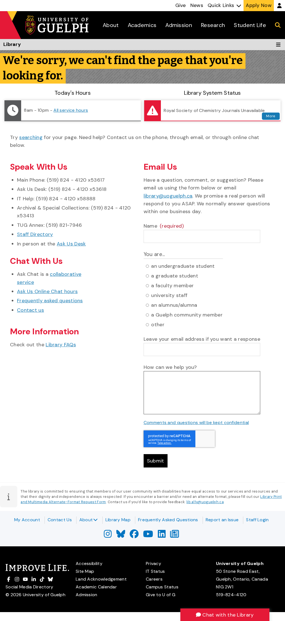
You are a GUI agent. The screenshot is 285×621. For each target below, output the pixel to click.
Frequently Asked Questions (168, 520)
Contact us (30, 310)
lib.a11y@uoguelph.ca (205, 502)
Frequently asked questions (50, 300)
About (86, 520)
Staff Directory (35, 234)
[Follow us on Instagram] (108, 536)
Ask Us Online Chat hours (47, 291)
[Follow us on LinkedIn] (162, 536)
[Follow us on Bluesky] (120, 536)
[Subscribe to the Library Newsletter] (174, 536)
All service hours (70, 110)
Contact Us (60, 520)
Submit (155, 460)
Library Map (118, 520)
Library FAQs (61, 344)
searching (31, 137)
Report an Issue (222, 520)
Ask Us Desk (71, 243)
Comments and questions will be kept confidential (196, 422)
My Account (27, 520)
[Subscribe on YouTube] (148, 536)
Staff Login (257, 520)
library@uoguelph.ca (168, 196)
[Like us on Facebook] (134, 536)
